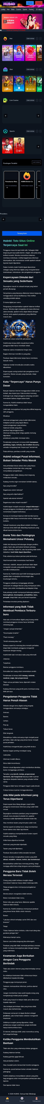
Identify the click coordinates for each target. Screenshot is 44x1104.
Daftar (39, 3)
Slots (13, 9)
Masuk (30, 3)
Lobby (3, 9)
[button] (5, 21)
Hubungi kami (37, 1101)
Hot (8, 9)
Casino (18, 9)
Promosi (22, 1101)
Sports (25, 9)
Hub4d (5, 343)
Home (7, 1101)
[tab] (3, 9)
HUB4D (16, 1094)
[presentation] (5, 54)
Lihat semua (30, 38)
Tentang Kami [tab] (22, 233)
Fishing (31, 9)
